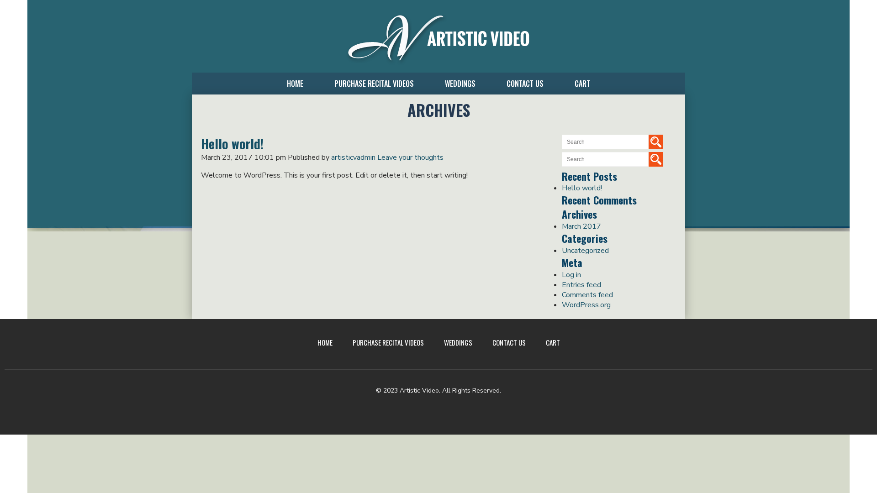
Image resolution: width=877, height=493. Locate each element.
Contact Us (525, 83)
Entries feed (581, 285)
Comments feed (587, 295)
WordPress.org (586, 305)
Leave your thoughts (410, 157)
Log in (571, 275)
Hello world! (582, 188)
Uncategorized (585, 251)
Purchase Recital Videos (374, 83)
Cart (582, 83)
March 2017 (581, 226)
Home (295, 83)
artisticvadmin (353, 157)
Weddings (460, 83)
